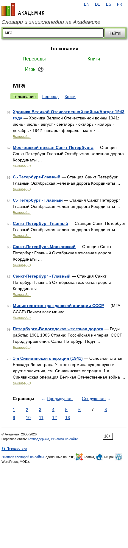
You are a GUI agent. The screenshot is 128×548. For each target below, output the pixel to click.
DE (97, 4)
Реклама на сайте (64, 439)
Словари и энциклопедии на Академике (50, 22)
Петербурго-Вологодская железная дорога (58, 328)
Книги (94, 58)
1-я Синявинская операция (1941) (48, 358)
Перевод (50, 96)
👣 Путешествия (14, 448)
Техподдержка (38, 439)
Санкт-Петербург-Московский (44, 246)
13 (67, 417)
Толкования (64, 48)
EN (86, 4)
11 (41, 417)
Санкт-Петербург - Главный (42, 276)
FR (119, 4)
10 (28, 417)
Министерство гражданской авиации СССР (58, 305)
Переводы (34, 58)
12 (54, 417)
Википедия (22, 137)
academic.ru (22, 9)
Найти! (114, 33)
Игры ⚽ (34, 69)
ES (108, 4)
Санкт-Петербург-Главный (40, 223)
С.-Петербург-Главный (36, 177)
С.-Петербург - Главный (38, 200)
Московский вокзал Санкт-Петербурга (53, 147)
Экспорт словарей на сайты (22, 457)
